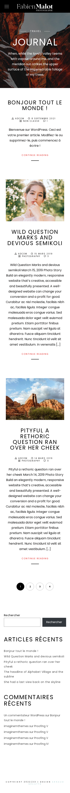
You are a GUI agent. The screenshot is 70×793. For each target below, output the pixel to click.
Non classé (31, 121)
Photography (31, 256)
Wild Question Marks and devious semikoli (35, 237)
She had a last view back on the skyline (32, 682)
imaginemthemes (16, 726)
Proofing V (41, 726)
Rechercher (12, 615)
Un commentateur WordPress (24, 715)
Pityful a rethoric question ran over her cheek (35, 439)
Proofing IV (41, 744)
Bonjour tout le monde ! (35, 105)
